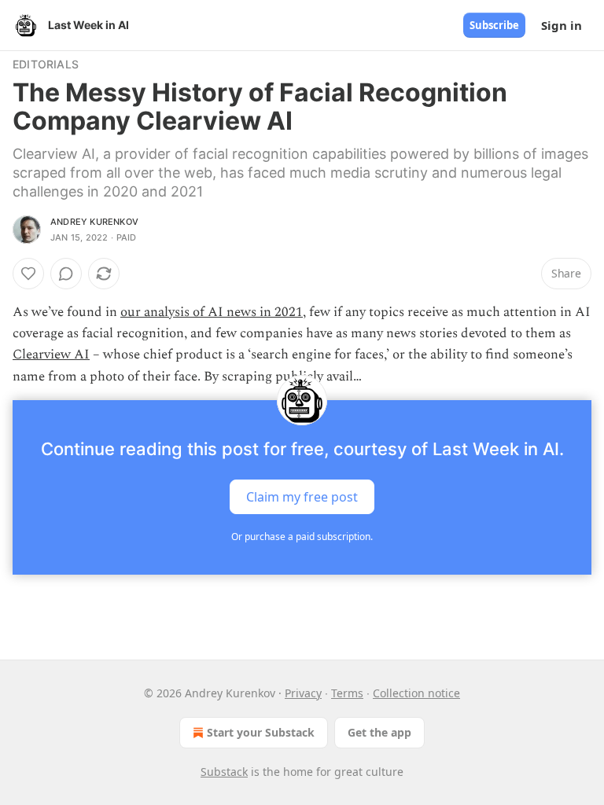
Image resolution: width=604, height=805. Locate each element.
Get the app (379, 732)
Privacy (303, 693)
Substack (224, 771)
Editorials (46, 64)
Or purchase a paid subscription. (302, 536)
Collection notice (416, 693)
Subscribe (494, 25)
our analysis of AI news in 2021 (211, 312)
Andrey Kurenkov (94, 221)
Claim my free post (302, 496)
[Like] (28, 273)
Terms (347, 693)
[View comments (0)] (66, 273)
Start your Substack (261, 732)
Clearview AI (51, 354)
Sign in (561, 25)
